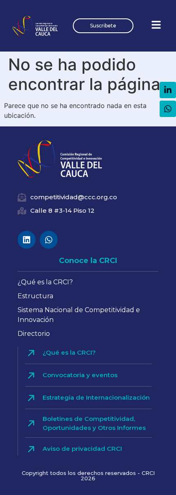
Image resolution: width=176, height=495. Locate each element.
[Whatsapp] (49, 240)
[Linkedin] (27, 240)
